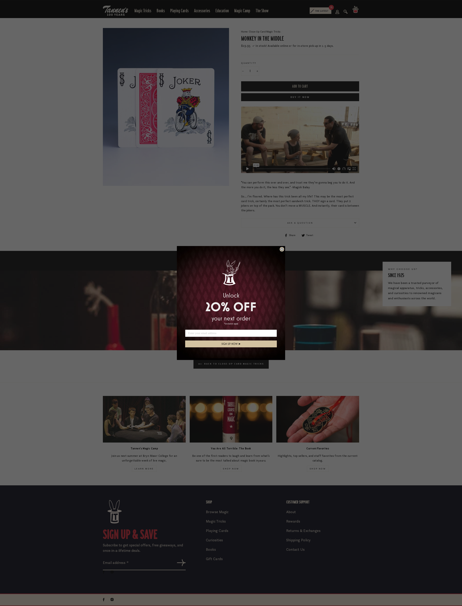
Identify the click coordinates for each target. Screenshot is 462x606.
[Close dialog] (282, 249)
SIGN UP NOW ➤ (231, 344)
